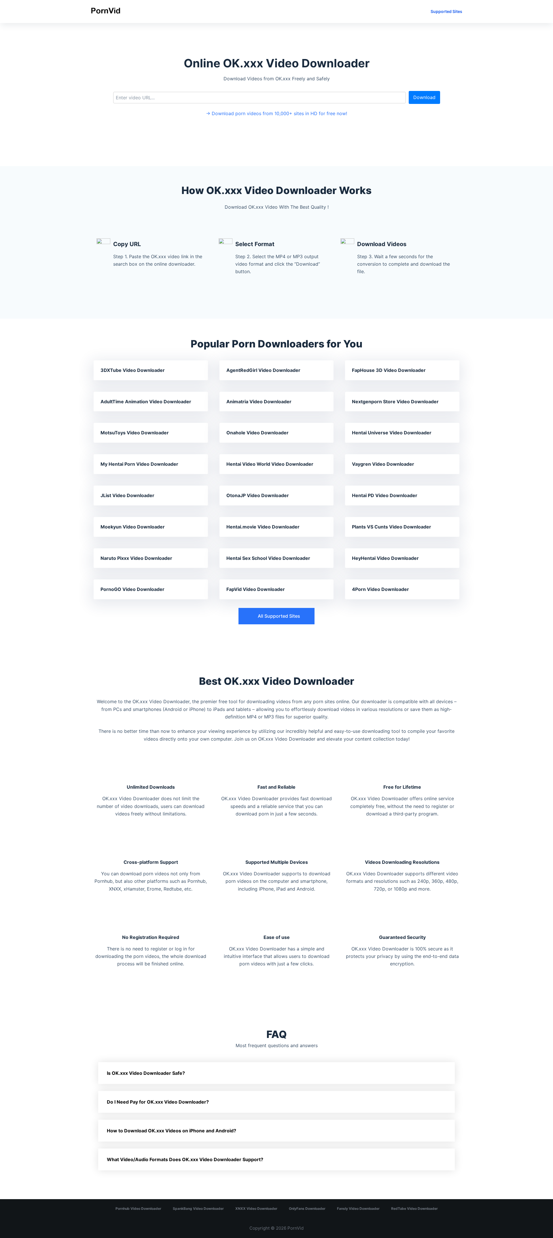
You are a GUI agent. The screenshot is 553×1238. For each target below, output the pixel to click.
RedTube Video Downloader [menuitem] (414, 1208)
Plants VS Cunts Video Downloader (391, 527)
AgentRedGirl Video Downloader (263, 370)
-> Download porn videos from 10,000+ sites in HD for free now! (276, 113)
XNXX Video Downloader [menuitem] (256, 1208)
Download (424, 97)
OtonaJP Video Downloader (257, 495)
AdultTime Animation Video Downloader (146, 401)
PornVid (295, 1228)
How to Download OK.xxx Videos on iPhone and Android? (171, 1131)
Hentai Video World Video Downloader (269, 464)
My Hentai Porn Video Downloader (139, 464)
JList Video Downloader (127, 495)
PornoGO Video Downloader (132, 589)
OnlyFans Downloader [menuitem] (307, 1208)
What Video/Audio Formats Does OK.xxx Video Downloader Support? (185, 1159)
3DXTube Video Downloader (133, 370)
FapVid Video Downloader (255, 589)
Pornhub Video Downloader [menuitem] (138, 1208)
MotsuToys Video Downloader (135, 433)
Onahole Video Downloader (257, 433)
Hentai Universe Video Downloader (391, 433)
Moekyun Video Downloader (133, 527)
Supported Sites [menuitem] (446, 11)
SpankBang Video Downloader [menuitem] (198, 1208)
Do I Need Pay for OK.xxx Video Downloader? (158, 1102)
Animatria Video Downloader (258, 401)
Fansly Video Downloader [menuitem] (358, 1208)
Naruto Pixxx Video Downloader (136, 558)
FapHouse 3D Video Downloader (389, 370)
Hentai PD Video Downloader (384, 495)
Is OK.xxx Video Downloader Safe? (146, 1073)
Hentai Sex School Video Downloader (268, 558)
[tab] (276, 1073)
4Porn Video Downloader (380, 589)
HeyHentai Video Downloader (385, 558)
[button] (276, 616)
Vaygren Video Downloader (383, 464)
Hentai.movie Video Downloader (263, 527)
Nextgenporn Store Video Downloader (395, 401)
